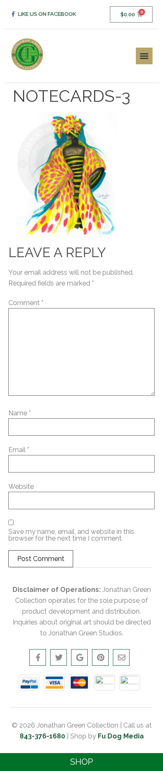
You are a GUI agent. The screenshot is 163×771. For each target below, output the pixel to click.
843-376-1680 (42, 736)
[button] (144, 56)
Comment (25, 303)
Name (19, 413)
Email (18, 450)
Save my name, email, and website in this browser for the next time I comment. (71, 535)
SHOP (81, 762)
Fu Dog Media (121, 736)
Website (21, 486)
